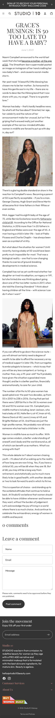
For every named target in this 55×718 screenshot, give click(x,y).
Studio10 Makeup (30, 708)
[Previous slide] (3, 4)
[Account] (45, 13)
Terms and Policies (27, 714)
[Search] (9, 13)
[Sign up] (48, 635)
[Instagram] (9, 678)
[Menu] (3, 13)
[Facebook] (4, 678)
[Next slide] (52, 4)
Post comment (13, 604)
